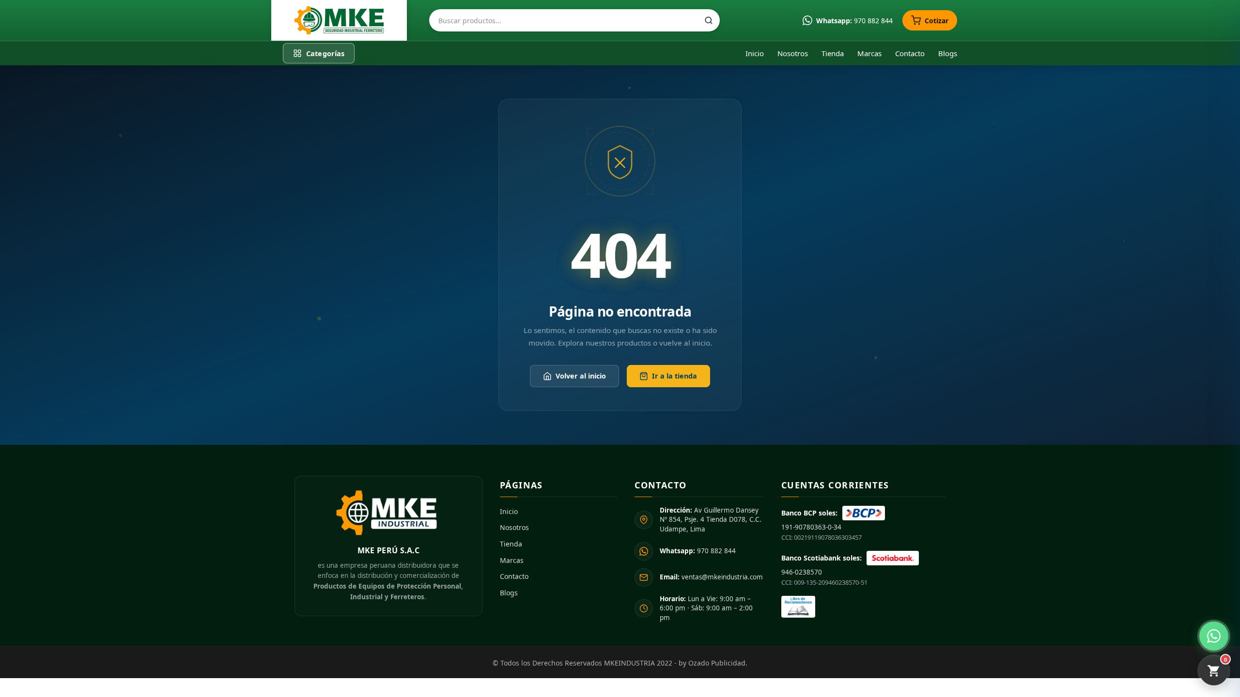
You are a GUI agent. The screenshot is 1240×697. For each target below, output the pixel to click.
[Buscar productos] (708, 20)
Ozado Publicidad (716, 662)
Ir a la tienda (674, 376)
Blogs (947, 53)
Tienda (833, 53)
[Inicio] (339, 20)
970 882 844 (698, 550)
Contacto (910, 53)
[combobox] (574, 20)
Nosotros (792, 53)
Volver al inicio (581, 376)
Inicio (754, 53)
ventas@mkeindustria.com (711, 577)
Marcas (869, 53)
